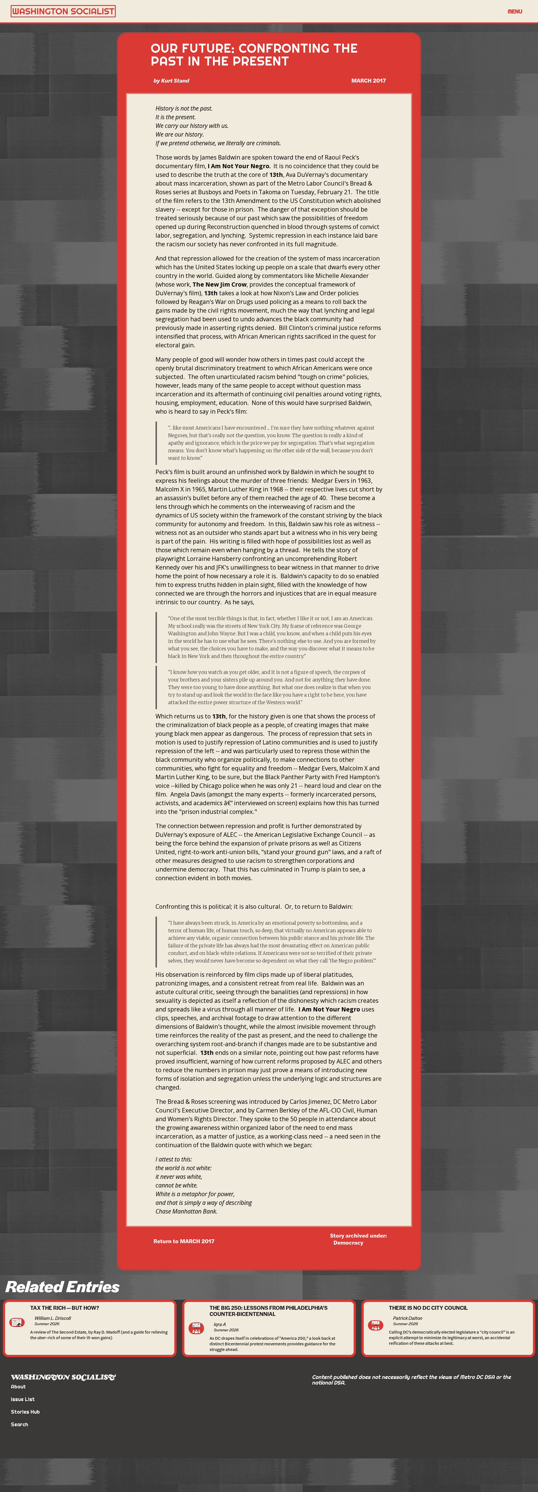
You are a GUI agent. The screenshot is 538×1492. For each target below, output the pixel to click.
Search (19, 1424)
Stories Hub (25, 1412)
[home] (256, 11)
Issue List (23, 1399)
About (18, 1386)
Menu (515, 11)
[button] (515, 11)
